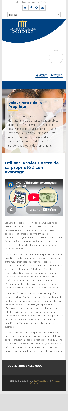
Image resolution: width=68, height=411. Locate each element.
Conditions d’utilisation (41, 381)
